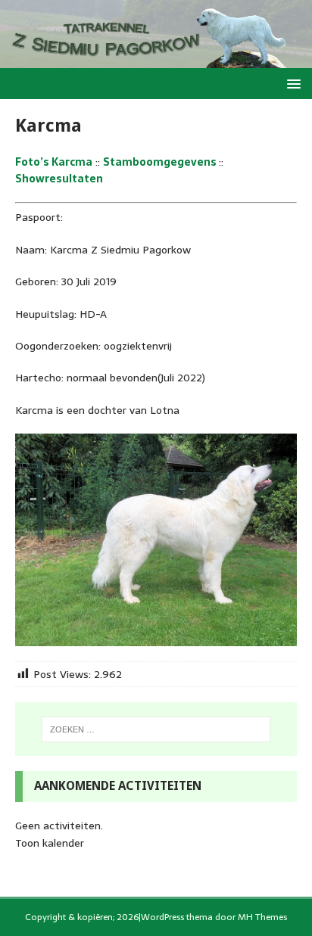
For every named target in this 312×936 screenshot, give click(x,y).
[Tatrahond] (156, 59)
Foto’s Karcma (53, 162)
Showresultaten (59, 178)
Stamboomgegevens (161, 162)
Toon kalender (49, 843)
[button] (291, 83)
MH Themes (262, 917)
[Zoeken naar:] (156, 729)
